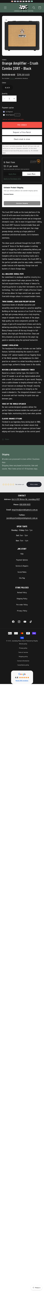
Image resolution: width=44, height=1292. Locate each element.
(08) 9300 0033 (25, 504)
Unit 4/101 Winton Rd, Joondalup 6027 (26, 499)
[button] (5, 8)
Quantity (4, 93)
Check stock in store (22, 139)
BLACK (7, 87)
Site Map (22, 578)
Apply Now (12, 174)
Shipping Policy (22, 598)
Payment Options (22, 560)
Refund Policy (22, 592)
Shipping (12, 78)
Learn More (31, 174)
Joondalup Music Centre (19, 641)
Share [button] (7, 439)
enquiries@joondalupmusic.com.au (25, 509)
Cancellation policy (23, 665)
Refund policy (23, 644)
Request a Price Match (22, 132)
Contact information (23, 661)
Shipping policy (23, 656)
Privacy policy (23, 648)
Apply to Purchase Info (12, 178)
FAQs (22, 554)
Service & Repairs (22, 566)
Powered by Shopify (32, 641)
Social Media (22, 572)
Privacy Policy (22, 611)
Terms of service (23, 652)
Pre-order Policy (22, 604)
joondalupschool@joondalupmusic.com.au (22, 518)
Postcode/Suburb (9, 194)
